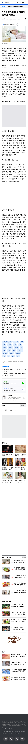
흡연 (18, 356)
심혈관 (11, 353)
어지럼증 (18, 353)
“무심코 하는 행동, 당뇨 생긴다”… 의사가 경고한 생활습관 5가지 (20, 561)
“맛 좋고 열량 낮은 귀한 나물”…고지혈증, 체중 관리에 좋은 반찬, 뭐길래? (20, 569)
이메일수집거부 (4, 734)
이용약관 (16, 731)
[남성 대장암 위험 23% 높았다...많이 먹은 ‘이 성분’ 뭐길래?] (6, 678)
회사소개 (3, 731)
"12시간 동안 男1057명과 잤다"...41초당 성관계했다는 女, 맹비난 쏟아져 (14, 374)
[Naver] (5, 739)
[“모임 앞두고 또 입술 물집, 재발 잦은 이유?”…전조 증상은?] (6, 656)
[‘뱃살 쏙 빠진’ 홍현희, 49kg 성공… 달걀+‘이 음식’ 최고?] (20, 462)
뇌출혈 (16, 347)
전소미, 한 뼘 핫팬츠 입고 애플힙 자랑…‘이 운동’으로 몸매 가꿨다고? (7, 468)
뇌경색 (4, 347)
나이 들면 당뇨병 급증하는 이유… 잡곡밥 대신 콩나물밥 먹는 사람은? (7, 481)
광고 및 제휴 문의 (17, 734)
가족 (4, 344)
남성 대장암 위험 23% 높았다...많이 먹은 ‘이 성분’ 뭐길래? (20, 584)
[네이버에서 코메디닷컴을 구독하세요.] (14, 383)
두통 (9, 350)
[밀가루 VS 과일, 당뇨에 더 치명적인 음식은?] (7, 449)
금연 (20, 344)
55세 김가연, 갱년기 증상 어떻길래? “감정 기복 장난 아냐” (18, 620)
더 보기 (22, 405)
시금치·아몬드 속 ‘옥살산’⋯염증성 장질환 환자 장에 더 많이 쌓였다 (18, 606)
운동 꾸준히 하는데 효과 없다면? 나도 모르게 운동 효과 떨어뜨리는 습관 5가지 (18, 629)
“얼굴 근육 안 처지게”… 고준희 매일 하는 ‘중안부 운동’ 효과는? (20, 576)
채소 (13, 356)
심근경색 (5, 353)
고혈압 (9, 344)
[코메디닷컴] (11, 739)
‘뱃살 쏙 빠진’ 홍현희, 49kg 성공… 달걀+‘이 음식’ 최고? (20, 468)
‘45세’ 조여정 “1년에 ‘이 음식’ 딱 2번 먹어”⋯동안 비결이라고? (20, 481)
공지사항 (10, 734)
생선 (14, 350)
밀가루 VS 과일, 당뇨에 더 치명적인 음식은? (7, 455)
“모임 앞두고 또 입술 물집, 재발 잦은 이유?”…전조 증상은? (18, 656)
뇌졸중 (10, 347)
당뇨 (4, 350)
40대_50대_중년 (7, 342)
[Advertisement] (14, 195)
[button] (15, 2)
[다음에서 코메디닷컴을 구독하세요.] (14, 389)
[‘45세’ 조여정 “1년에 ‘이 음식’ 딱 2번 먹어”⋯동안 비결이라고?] (20, 475)
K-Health (16, 342)
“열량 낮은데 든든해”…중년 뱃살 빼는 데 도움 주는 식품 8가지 (18, 614)
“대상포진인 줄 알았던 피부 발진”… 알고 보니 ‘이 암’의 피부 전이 (20, 455)
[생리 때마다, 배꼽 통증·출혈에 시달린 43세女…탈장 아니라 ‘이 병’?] (6, 671)
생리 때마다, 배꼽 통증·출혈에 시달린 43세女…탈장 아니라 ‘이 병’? (18, 672)
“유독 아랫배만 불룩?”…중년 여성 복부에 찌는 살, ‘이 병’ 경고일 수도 (20, 591)
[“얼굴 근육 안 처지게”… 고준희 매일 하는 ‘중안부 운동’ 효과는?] (6, 663)
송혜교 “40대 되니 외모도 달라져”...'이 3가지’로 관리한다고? (14, 370)
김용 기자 (9, 396)
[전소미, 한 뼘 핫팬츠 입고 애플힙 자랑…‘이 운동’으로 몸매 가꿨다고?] (7, 462)
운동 (4, 356)
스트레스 (20, 350)
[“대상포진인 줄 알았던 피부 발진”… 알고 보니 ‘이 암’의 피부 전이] (20, 449)
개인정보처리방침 (9, 731)
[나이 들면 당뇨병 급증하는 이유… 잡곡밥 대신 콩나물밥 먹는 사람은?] (7, 475)
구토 (15, 344)
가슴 (22, 342)
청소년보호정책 (22, 731)
